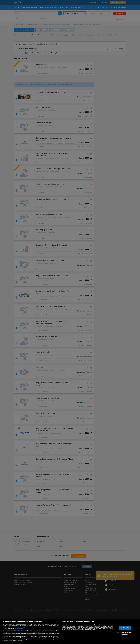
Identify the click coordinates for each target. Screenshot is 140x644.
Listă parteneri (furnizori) (68, 630)
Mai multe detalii (19, 628)
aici (27, 636)
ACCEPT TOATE (125, 628)
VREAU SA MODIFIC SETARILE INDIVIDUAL (124, 633)
